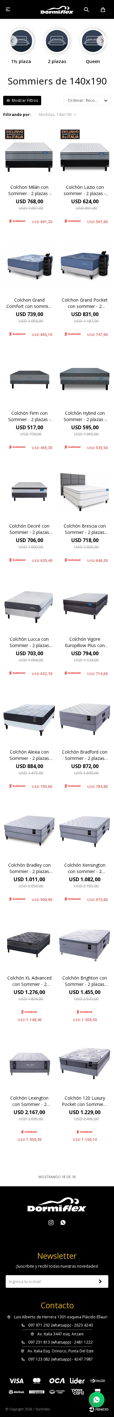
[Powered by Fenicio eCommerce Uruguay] (98, 1409)
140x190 (55, 114)
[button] (87, 9)
